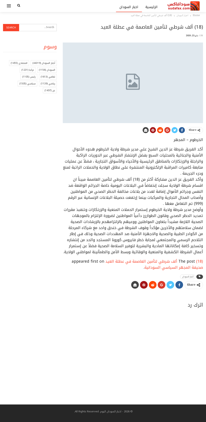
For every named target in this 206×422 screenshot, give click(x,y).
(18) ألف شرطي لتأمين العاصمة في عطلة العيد (154, 261)
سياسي (27, 83)
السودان (47, 70)
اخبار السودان (128, 7)
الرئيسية (151, 7)
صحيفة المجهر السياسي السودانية (173, 267)
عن (49, 90)
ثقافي (48, 77)
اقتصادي (19, 63)
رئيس (29, 77)
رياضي (48, 83)
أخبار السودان (188, 277)
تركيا (27, 70)
